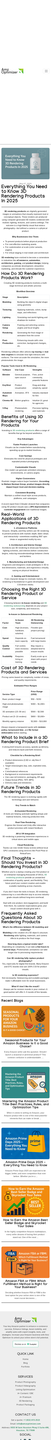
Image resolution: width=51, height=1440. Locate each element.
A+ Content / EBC (26, 1393)
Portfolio (25, 1366)
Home (25, 1359)
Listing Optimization (25, 1389)
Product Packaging (25, 1404)
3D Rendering (25, 1401)
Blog (25, 1363)
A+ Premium (25, 1397)
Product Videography (25, 1385)
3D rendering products (23, 430)
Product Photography (25, 1382)
